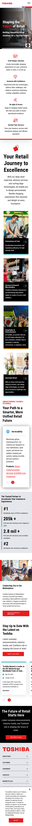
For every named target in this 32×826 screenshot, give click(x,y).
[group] (13, 678)
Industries (7, 756)
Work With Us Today (16, 737)
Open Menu (29, 3)
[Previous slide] (4, 700)
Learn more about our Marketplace (13, 613)
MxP (17, 469)
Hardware (6, 769)
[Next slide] (9, 700)
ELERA (22, 469)
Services (6, 775)
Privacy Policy (9, 815)
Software (6, 762)
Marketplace (8, 781)
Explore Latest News (13, 654)
